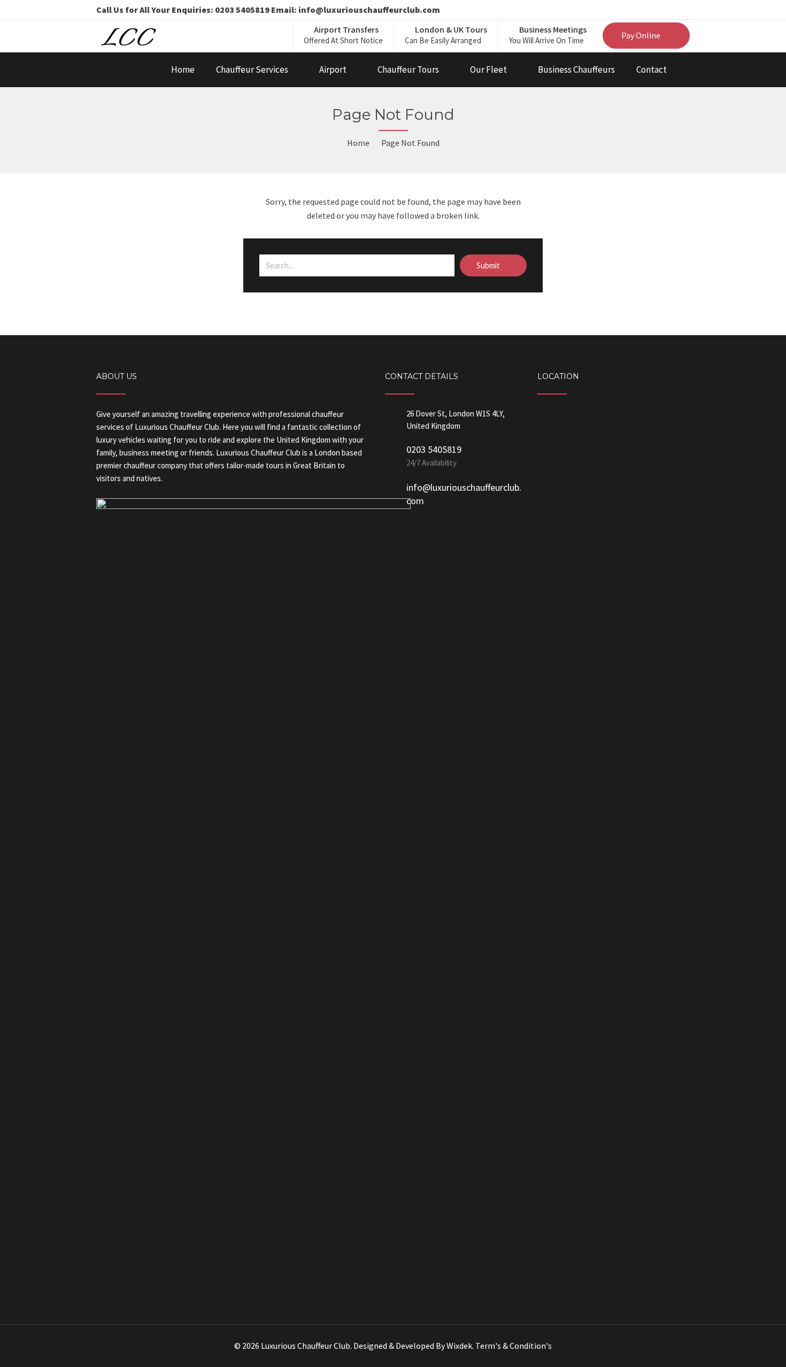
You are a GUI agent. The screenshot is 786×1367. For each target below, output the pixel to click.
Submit (489, 265)
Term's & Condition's (513, 1345)
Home (183, 69)
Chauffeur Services (252, 69)
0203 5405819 (433, 449)
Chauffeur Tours (408, 69)
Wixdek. (460, 1345)
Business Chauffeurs (576, 69)
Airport (332, 69)
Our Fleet (488, 69)
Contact (651, 69)
